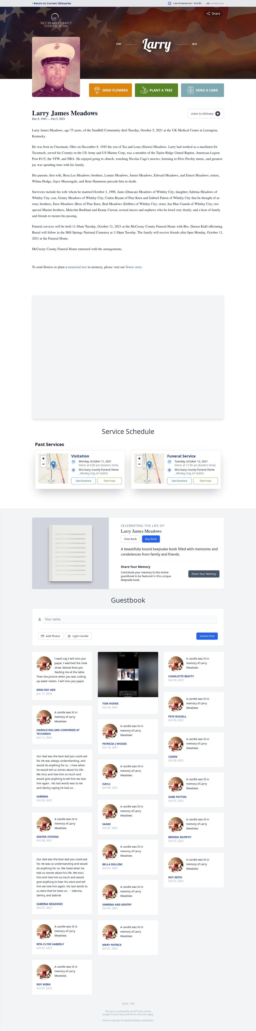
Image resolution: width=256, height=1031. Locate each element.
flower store (133, 267)
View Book (130, 539)
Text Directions (83, 480)
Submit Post (207, 636)
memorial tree (77, 267)
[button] (53, 465)
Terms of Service (138, 1014)
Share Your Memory (204, 574)
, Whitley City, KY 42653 (93, 473)
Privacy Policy (117, 1014)
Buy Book (151, 539)
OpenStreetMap (132, 1020)
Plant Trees (109, 480)
